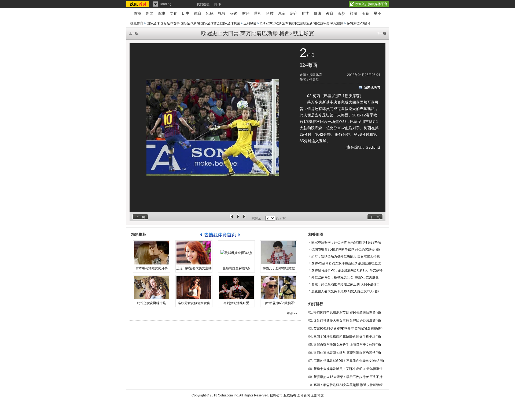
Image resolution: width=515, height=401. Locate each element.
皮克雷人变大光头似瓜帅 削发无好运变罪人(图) (345, 291)
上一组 (133, 33)
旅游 (353, 14)
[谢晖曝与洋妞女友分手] (151, 253)
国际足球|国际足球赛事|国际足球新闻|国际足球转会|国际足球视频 (193, 23)
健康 (317, 14)
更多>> (292, 313)
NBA (210, 14)
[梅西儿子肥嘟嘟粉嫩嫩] (278, 253)
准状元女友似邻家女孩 (194, 303)
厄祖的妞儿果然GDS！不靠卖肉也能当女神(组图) (349, 361)
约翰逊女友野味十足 (151, 303)
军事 (161, 14)
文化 (173, 14)
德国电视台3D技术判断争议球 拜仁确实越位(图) (345, 249)
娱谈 (234, 14)
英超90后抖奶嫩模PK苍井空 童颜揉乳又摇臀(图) (348, 328)
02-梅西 (309, 65)
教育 (329, 14)
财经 (245, 14)
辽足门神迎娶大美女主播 (194, 268)
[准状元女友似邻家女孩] (194, 288)
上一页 (140, 217)
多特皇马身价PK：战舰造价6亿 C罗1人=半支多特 (346, 270)
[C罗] (278, 288)
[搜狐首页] (138, 4)
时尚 (306, 14)
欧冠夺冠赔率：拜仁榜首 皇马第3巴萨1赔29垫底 (346, 242)
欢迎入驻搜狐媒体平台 (371, 4)
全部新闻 (303, 395)
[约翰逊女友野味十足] (151, 288)
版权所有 (290, 395)
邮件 (217, 4)
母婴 (341, 14)
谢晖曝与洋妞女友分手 (151, 268)
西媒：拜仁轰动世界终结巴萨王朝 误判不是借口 (345, 284)
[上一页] (231, 218)
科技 (270, 14)
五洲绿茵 (250, 23)
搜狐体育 (136, 23)
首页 (137, 14)
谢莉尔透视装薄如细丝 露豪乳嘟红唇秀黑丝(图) (347, 353)
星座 (377, 14)
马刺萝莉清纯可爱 (236, 303)
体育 (197, 14)
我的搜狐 (203, 4)
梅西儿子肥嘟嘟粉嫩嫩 (279, 268)
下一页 (375, 217)
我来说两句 (372, 87)
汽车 (281, 14)
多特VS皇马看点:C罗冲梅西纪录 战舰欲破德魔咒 (346, 263)
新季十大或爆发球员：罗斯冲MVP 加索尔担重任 (348, 369)
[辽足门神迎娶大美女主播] (194, 253)
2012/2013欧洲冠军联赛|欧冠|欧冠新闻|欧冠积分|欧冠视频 (301, 23)
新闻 (149, 14)
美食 (365, 14)
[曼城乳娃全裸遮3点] (236, 253)
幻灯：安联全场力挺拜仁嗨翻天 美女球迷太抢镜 (345, 256)
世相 (258, 14)
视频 (222, 14)
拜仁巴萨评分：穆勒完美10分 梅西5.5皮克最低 (344, 277)
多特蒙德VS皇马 (358, 23)
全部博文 (317, 395)
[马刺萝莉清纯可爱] (236, 288)
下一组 (381, 33)
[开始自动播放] (238, 218)
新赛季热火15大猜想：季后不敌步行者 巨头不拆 (348, 377)
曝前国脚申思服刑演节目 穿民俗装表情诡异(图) (347, 312)
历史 (185, 14)
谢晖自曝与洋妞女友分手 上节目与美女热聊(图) (347, 345)
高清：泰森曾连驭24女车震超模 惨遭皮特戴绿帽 (348, 385)
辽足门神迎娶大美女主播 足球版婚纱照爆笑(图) (347, 320)
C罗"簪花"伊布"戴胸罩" (279, 303)
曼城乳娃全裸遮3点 (236, 268)
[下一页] (244, 218)
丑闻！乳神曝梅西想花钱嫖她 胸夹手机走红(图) (347, 337)
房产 (293, 14)
